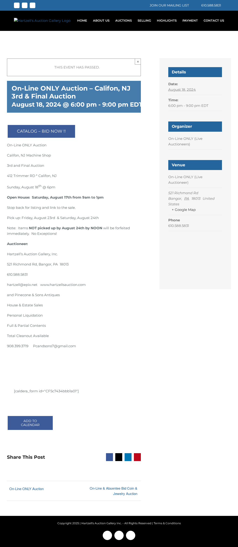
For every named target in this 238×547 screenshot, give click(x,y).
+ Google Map (184, 209)
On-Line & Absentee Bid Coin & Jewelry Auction (113, 491)
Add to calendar (30, 423)
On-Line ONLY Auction (26, 488)
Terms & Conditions (167, 523)
